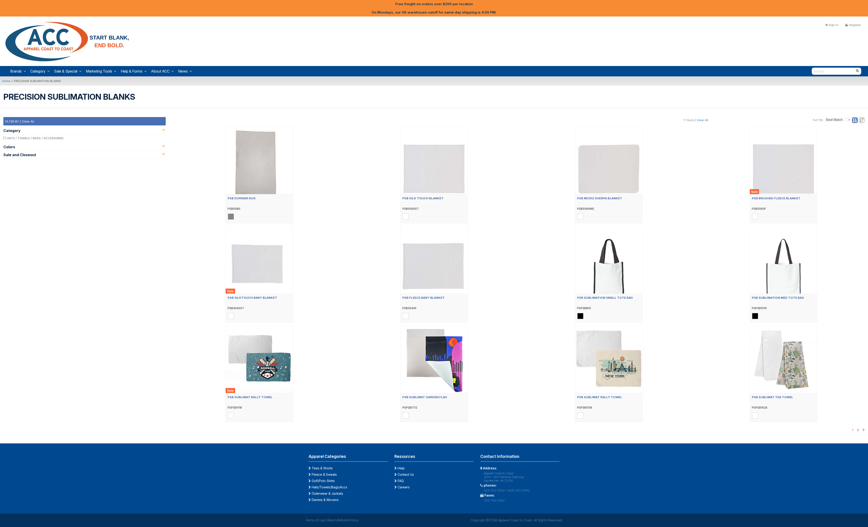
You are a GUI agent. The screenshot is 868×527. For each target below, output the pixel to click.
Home (6, 81)
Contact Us (405, 474)
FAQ (400, 481)
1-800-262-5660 (518, 490)
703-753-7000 (494, 490)
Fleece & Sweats (324, 474)
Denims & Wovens (325, 500)
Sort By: (818, 120)
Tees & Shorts (322, 468)
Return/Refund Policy (342, 520)
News (183, 71)
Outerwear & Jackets (327, 493)
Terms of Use (315, 520)
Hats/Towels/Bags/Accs (329, 487)
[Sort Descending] (862, 120)
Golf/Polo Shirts (323, 481)
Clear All (28, 121)
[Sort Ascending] (855, 120)
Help (401, 468)
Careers (403, 487)
